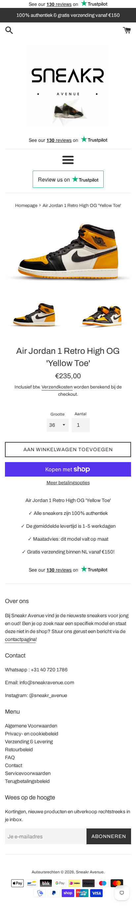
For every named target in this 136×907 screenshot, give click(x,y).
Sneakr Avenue (90, 872)
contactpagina (20, 639)
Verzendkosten (57, 387)
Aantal (80, 414)
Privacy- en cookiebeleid (31, 733)
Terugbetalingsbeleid (27, 781)
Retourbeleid (19, 749)
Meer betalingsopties (68, 482)
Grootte (58, 414)
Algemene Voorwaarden (31, 725)
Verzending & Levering (29, 741)
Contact (13, 765)
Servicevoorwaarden (28, 773)
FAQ (10, 757)
